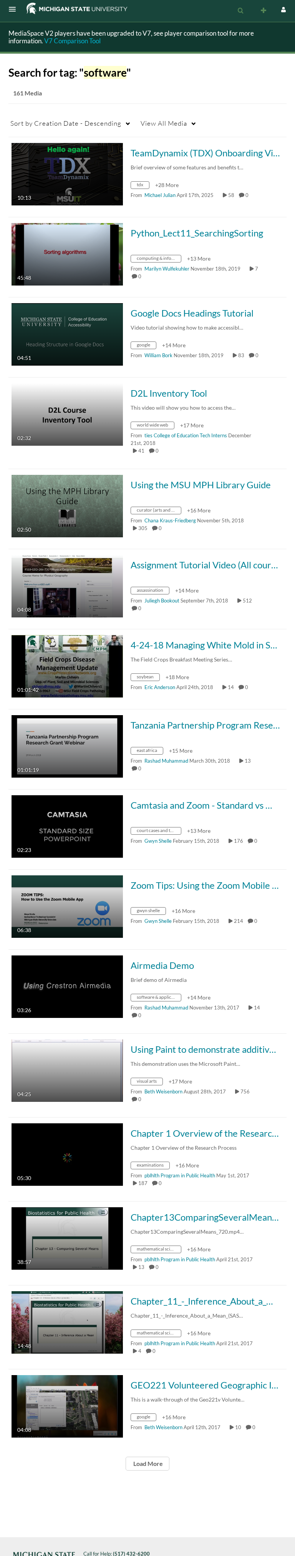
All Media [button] (164, 123)
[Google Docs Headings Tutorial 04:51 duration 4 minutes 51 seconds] (67, 333)
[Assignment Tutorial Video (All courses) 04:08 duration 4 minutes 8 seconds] (67, 585)
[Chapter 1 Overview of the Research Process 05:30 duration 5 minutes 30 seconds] (67, 1154)
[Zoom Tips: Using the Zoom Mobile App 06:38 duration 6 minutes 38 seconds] (67, 906)
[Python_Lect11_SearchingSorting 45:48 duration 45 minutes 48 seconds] (67, 253)
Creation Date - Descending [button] (65, 123)
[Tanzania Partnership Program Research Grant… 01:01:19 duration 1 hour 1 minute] (67, 745)
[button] (14, 9)
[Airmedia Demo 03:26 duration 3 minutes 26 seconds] (67, 986)
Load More (147, 1463)
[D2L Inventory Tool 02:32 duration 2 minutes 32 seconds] (67, 413)
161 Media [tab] (27, 93)
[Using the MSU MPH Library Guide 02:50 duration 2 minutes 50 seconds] (67, 505)
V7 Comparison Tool (72, 41)
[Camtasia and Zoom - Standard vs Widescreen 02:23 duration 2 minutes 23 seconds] (67, 825)
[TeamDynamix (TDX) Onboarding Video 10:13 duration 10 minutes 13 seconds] (67, 173)
